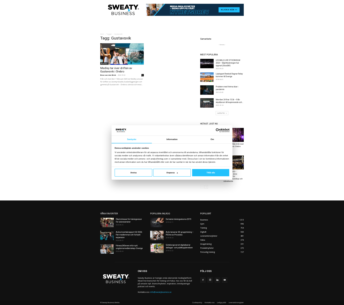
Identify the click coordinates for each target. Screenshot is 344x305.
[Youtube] (224, 280)
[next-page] (206, 187)
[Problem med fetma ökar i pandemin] (207, 90)
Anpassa (170, 172)
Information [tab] (172, 139)
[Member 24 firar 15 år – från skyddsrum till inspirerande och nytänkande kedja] (207, 103)
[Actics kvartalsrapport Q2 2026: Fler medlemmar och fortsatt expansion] (107, 235)
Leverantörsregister (236, 302)
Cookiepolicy (197, 302)
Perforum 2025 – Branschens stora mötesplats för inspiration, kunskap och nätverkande (233, 176)
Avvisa (133, 172)
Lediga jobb (221, 302)
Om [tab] (212, 139)
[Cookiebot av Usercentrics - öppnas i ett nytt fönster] (218, 130)
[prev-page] (202, 187)
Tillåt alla (211, 172)
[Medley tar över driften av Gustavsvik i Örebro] (122, 54)
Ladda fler (221, 113)
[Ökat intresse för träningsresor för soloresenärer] (107, 222)
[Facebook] (203, 280)
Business (104, 63)
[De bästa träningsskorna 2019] (157, 222)
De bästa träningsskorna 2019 (178, 219)
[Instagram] (210, 280)
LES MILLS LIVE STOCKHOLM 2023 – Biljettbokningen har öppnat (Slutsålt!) (228, 63)
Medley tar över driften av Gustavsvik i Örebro (116, 70)
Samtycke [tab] (131, 139)
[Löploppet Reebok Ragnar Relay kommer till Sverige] (207, 77)
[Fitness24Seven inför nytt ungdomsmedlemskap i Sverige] (107, 249)
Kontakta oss (209, 302)
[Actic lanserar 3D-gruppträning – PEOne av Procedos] (157, 235)
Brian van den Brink (108, 75)
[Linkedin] (217, 280)
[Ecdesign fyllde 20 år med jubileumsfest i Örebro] (233, 135)
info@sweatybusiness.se (160, 292)
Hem (102, 34)
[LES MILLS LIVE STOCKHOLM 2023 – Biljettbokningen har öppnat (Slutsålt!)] (207, 63)
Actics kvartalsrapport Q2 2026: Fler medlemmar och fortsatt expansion (129, 234)
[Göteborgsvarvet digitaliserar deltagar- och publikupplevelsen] (157, 248)
